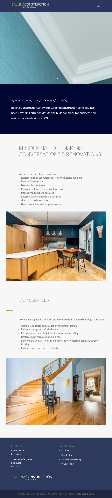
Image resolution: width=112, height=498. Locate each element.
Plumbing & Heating (71, 459)
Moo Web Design (85, 493)
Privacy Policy (67, 463)
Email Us (18, 454)
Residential (66, 455)
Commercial (67, 450)
